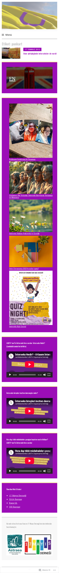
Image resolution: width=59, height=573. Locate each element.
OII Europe (14, 506)
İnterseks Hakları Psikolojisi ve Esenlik (24, 233)
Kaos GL (13, 502)
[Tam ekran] (49, 374)
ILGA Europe (15, 499)
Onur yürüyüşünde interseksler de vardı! (40, 53)
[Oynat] (10, 374)
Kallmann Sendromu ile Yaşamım (22, 159)
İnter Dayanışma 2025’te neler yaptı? (24, 268)
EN (12, 79)
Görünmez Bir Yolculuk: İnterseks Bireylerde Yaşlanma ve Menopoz (31, 196)
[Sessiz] (44, 374)
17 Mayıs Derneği (17, 495)
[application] (29, 364)
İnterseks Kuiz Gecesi (17, 326)
